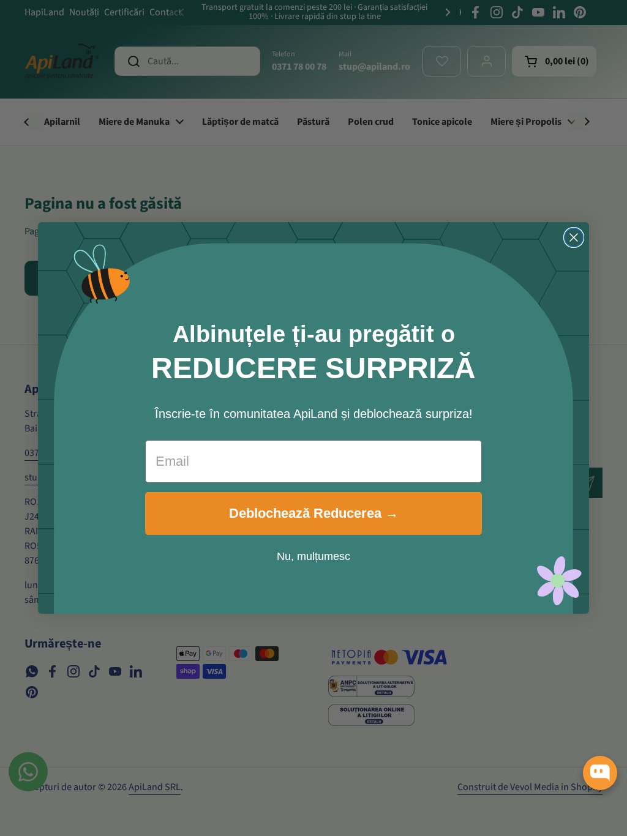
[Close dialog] (574, 237)
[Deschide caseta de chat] (600, 773)
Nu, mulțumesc (313, 556)
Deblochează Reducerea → (314, 513)
